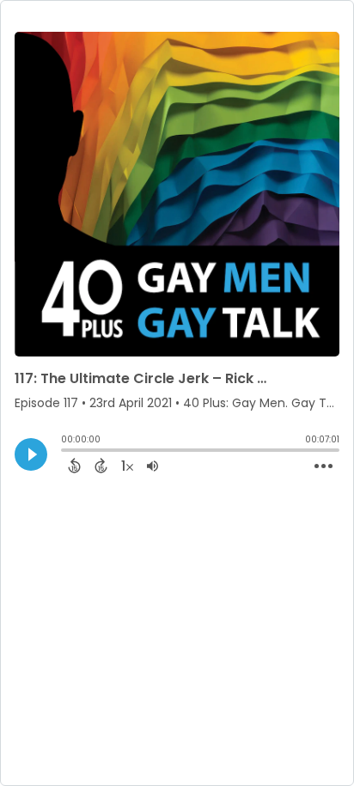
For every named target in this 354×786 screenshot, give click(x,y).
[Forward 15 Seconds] (101, 465)
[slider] (65, 451)
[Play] (31, 454)
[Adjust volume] (152, 465)
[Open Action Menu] (323, 466)
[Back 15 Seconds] (74, 465)
